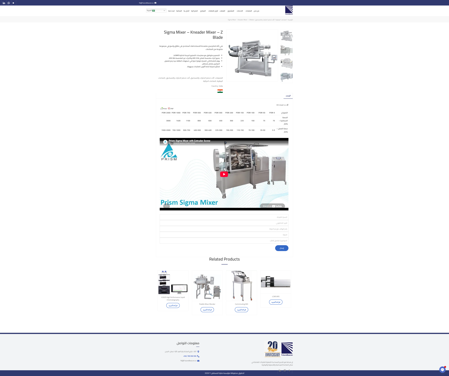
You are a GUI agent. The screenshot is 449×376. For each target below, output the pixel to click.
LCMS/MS (275, 296)
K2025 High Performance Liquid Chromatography (173, 298)
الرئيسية (290, 19)
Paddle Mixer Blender (207, 304)
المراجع (203, 11)
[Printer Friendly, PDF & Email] (167, 108)
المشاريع (231, 11)
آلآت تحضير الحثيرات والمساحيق (264, 19)
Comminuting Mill (241, 304)
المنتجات (249, 11)
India (221, 86)
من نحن (256, 11)
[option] (173, 290)
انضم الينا (194, 11)
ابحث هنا (171, 11)
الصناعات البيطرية (281, 19)
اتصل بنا (186, 11)
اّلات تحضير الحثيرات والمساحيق (178, 78)
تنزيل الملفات (213, 11)
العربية (149, 10)
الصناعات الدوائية (209, 81)
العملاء (222, 11)
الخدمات (240, 11)
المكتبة (179, 11)
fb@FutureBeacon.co (146, 2)
